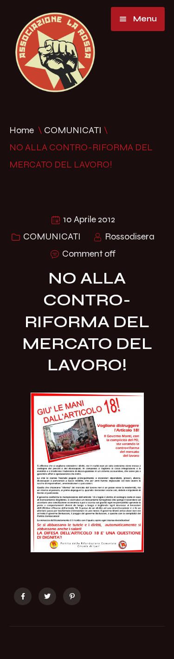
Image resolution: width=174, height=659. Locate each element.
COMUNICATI (73, 130)
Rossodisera (130, 236)
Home (21, 130)
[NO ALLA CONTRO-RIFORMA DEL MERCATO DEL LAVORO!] (23, 596)
